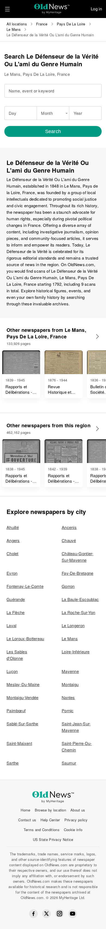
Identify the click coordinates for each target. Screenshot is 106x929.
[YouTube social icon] (72, 913)
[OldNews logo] (52, 7)
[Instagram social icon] (59, 913)
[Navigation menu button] (7, 9)
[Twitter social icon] (46, 913)
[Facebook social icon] (33, 913)
